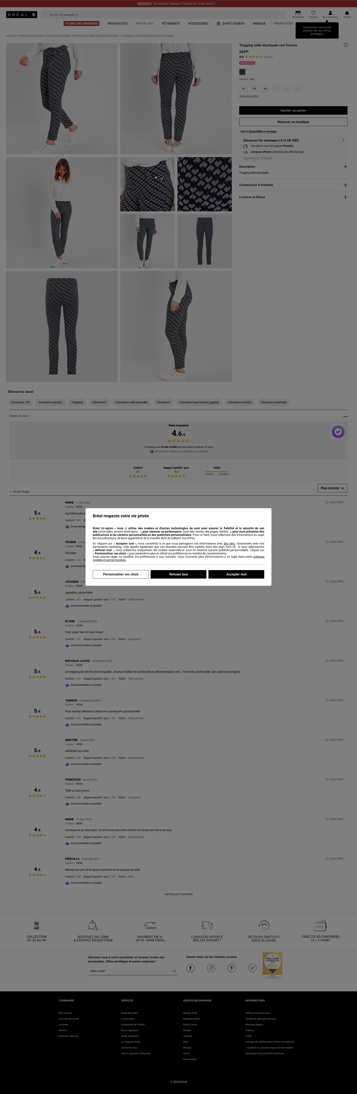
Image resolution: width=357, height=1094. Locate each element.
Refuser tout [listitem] (178, 574)
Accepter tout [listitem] (236, 574)
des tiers (229, 543)
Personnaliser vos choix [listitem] (120, 574)
